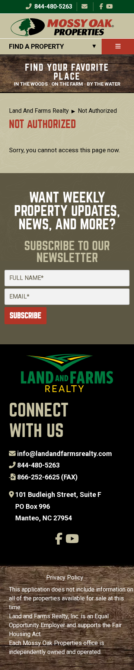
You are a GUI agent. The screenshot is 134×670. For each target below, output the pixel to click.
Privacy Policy (64, 577)
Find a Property (36, 46)
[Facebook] (101, 6)
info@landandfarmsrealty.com (64, 453)
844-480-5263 (52, 6)
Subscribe (25, 315)
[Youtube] (109, 6)
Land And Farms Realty (39, 110)
